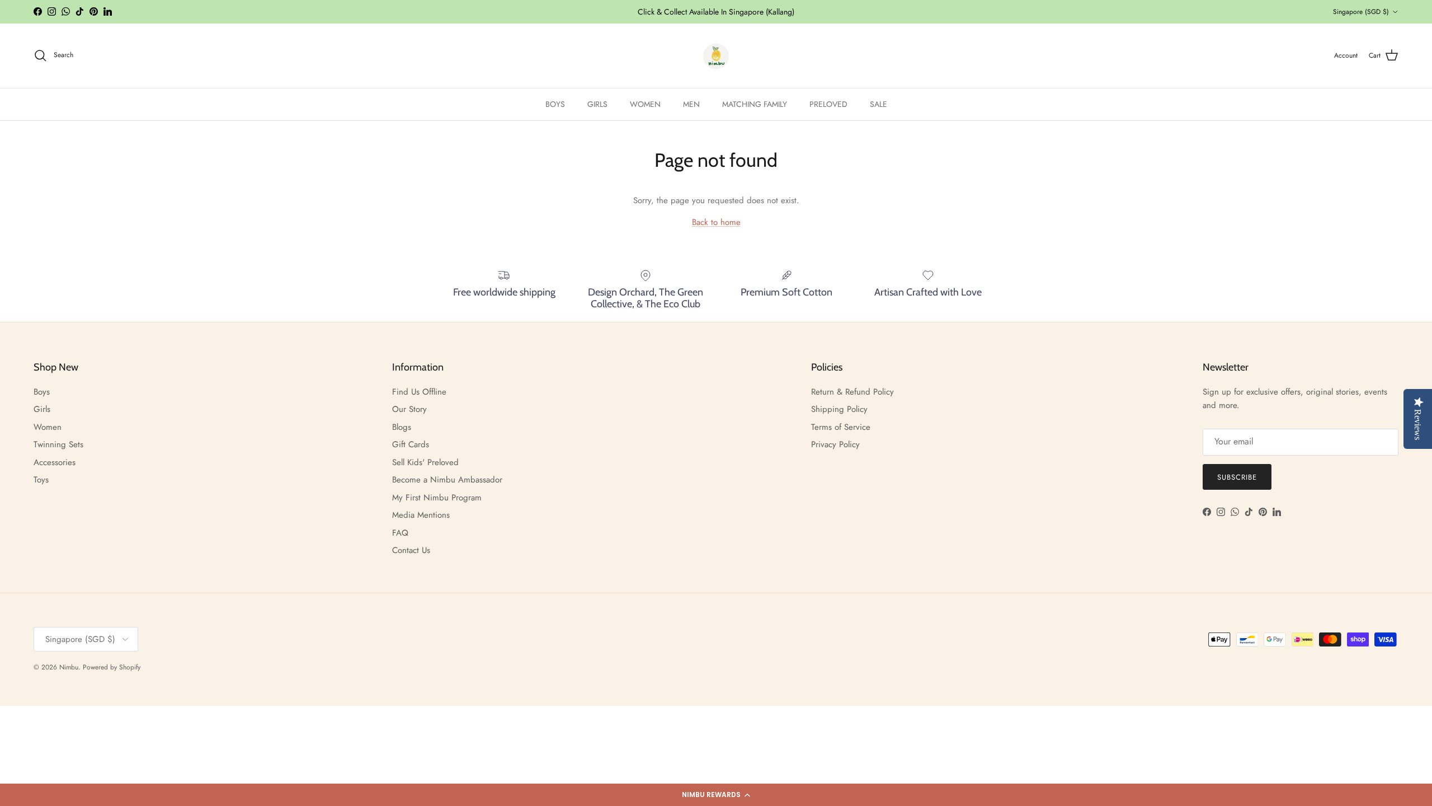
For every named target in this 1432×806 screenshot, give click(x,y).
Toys (41, 480)
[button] (716, 795)
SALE (878, 104)
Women (48, 427)
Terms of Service (840, 427)
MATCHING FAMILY (754, 104)
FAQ (400, 533)
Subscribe (1237, 477)
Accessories (55, 462)
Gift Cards (410, 444)
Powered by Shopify (111, 667)
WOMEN (645, 104)
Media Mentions (421, 515)
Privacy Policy (835, 444)
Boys (42, 392)
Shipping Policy (839, 409)
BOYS (555, 104)
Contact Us (411, 550)
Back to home (716, 222)
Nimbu (68, 667)
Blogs (401, 427)
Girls (42, 409)
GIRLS (597, 104)
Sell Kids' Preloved (425, 462)
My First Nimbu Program (437, 497)
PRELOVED (828, 104)
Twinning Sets (58, 444)
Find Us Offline (419, 392)
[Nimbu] (716, 56)
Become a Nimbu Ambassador (447, 480)
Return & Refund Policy (852, 392)
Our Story (409, 409)
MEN (691, 104)
